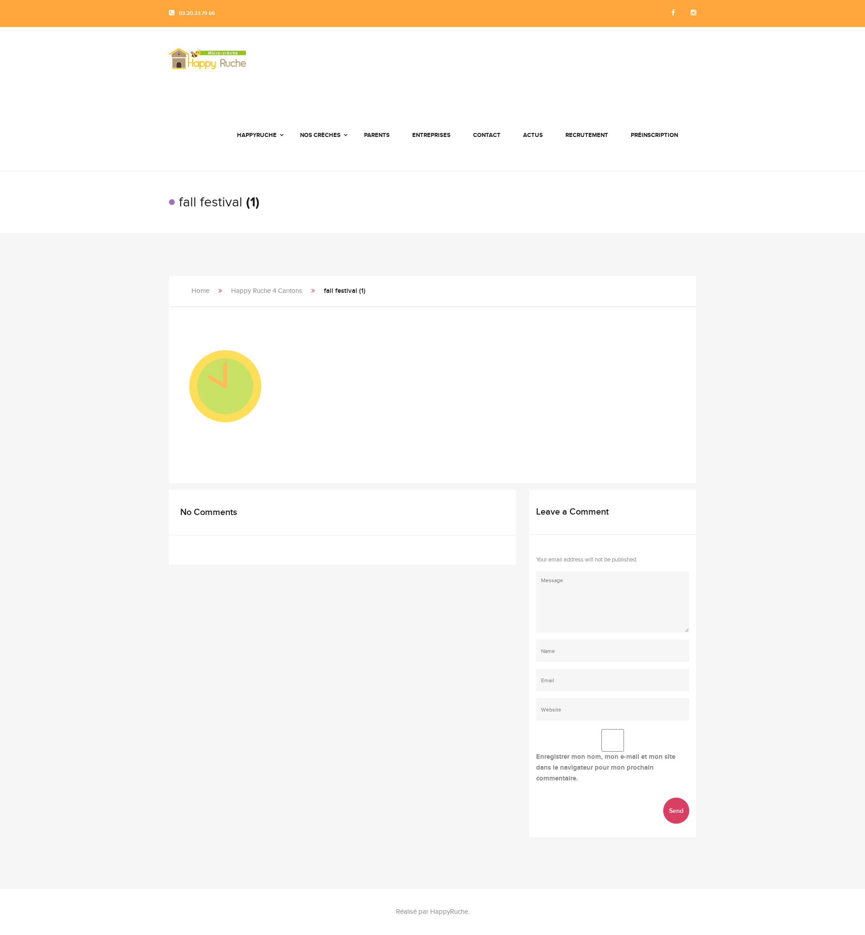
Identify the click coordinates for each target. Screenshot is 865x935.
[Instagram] (693, 13)
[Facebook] (673, 13)
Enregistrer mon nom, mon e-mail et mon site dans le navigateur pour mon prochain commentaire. (605, 768)
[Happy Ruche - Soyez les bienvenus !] (207, 63)
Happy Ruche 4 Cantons (266, 291)
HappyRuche (449, 912)
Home (200, 291)
